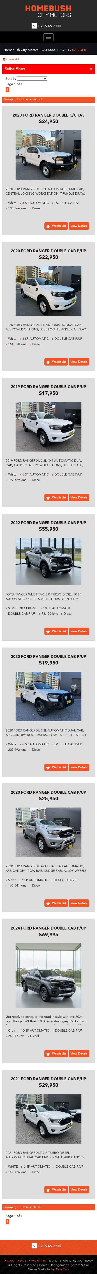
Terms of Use (37, 1261)
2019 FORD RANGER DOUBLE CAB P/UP (48, 387)
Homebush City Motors (21, 50)
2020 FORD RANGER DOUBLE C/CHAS (49, 115)
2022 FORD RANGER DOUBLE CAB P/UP (48, 523)
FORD (64, 50)
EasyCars (62, 1269)
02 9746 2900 (49, 26)
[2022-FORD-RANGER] (48, 561)
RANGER (79, 50)
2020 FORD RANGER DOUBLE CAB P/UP (48, 251)
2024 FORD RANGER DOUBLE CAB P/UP (48, 928)
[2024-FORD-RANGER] (48, 975)
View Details (79, 226)
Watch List (59, 226)
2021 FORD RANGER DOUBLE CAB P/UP (48, 1079)
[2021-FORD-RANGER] (48, 1119)
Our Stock (49, 50)
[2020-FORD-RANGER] (48, 155)
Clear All (12, 59)
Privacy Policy (14, 1261)
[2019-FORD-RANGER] (48, 426)
